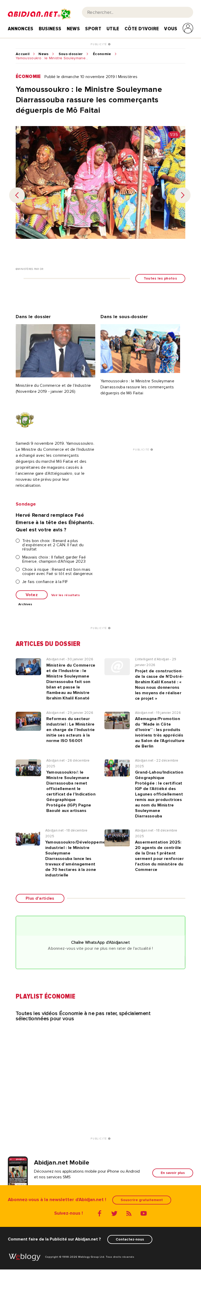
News (73, 29)
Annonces (21, 29)
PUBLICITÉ (99, 44)
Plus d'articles (40, 898)
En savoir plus (173, 1173)
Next (183, 195)
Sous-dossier (71, 54)
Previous (17, 195)
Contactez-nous (130, 1239)
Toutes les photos (160, 278)
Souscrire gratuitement (142, 1200)
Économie (102, 54)
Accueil (23, 54)
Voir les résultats (65, 595)
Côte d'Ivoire (142, 29)
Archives (25, 604)
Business (50, 29)
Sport (93, 29)
